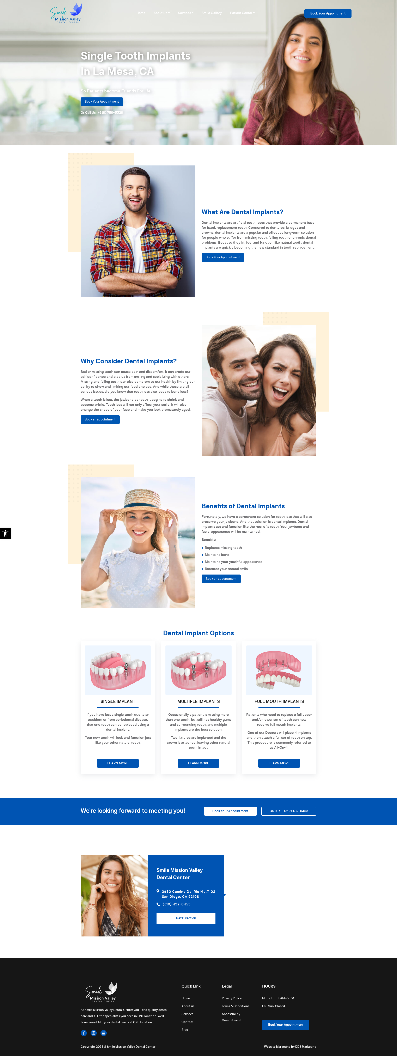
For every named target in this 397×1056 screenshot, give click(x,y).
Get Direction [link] (186, 918)
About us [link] (188, 1006)
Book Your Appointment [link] (328, 13)
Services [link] (184, 13)
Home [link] (140, 13)
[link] (5, 533)
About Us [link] (160, 13)
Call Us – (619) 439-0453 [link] (289, 811)
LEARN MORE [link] (117, 763)
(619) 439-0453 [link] (177, 904)
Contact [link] (188, 1022)
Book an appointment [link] (100, 419)
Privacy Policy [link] (232, 998)
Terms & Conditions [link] (235, 1006)
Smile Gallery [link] (212, 13)
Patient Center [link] (241, 13)
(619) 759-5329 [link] (110, 112)
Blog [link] (185, 1029)
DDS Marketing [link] (305, 1046)
